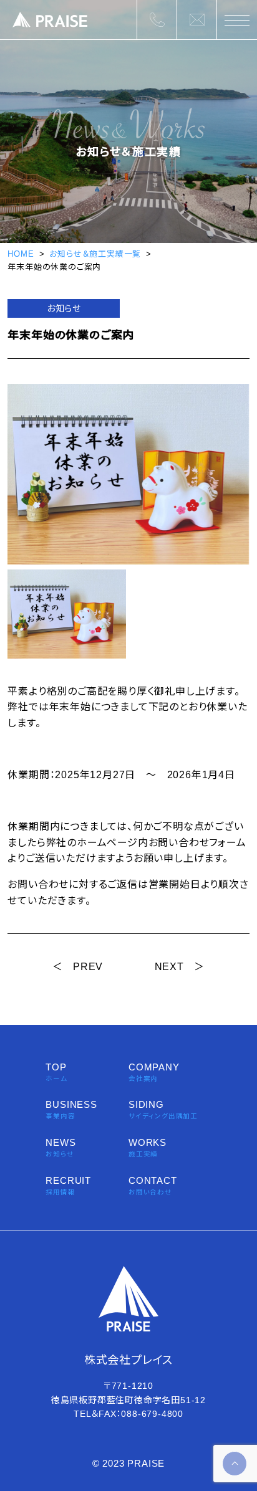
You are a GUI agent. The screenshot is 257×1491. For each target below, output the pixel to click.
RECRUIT (68, 1185)
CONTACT (152, 1185)
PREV (88, 966)
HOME (20, 254)
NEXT (169, 966)
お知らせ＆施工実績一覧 (95, 254)
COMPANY (154, 1072)
